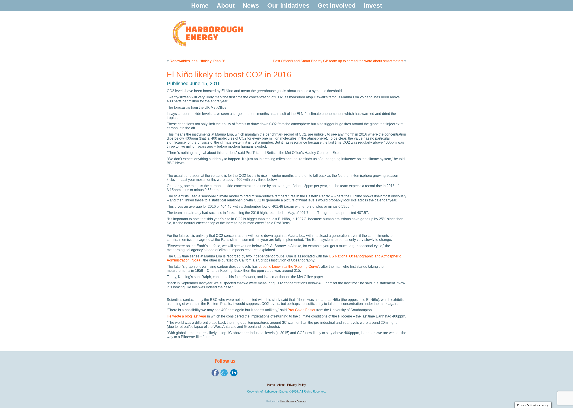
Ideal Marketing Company (293, 401)
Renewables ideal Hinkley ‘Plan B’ (197, 61)
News (251, 5)
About (226, 5)
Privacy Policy (296, 384)
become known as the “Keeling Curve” (289, 266)
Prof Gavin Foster (301, 310)
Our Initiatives (288, 5)
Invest (373, 5)
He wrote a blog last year (186, 316)
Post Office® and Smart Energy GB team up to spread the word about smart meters (338, 61)
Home (200, 5)
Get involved (337, 5)
